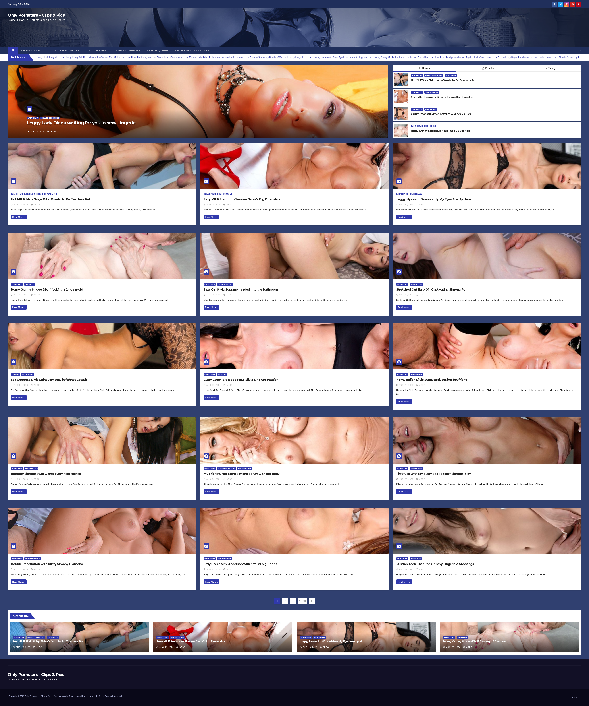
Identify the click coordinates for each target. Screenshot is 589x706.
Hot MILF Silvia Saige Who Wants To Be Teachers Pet (50, 199)
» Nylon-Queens (158, 50)
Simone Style (31, 468)
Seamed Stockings (43, 118)
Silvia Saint (27, 374)
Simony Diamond (32, 559)
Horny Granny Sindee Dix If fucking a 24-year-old (47, 289)
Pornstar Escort (433, 75)
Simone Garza (432, 92)
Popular (489, 68)
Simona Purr (417, 284)
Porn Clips (417, 75)
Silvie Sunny (416, 374)
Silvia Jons (416, 559)
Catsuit (15, 374)
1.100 (302, 601)
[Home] (13, 50)
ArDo (52, 131)
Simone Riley (417, 468)
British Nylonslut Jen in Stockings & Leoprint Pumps (84, 123)
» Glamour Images (67, 50)
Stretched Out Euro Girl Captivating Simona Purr (432, 289)
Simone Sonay (244, 468)
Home (574, 697)
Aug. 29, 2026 (21, 205)
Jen (29, 118)
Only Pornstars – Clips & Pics (36, 15)
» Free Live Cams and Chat (193, 50)
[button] (580, 50)
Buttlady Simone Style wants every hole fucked (46, 474)
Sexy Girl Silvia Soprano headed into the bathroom (241, 289)
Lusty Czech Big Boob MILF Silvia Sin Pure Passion (241, 380)
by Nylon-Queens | (104, 696)
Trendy (551, 68)
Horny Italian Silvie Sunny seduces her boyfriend (431, 380)
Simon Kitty (430, 109)
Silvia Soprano (225, 284)
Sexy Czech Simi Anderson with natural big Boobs (240, 564)
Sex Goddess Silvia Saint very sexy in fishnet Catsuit (49, 380)
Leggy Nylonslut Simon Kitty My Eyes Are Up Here (433, 199)
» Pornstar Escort (34, 50)
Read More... (18, 217)
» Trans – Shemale (127, 50)
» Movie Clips (98, 50)
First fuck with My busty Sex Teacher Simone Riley (433, 474)
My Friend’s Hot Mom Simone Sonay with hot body (241, 474)
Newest (426, 68)
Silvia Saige (450, 75)
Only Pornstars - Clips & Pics (36, 674)
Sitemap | (117, 696)
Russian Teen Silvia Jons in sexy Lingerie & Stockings (435, 564)
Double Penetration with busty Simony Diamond (47, 564)
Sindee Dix (430, 126)
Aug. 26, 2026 (37, 131)
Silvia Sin (222, 374)
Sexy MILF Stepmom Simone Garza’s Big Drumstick (242, 199)
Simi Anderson (224, 559)
